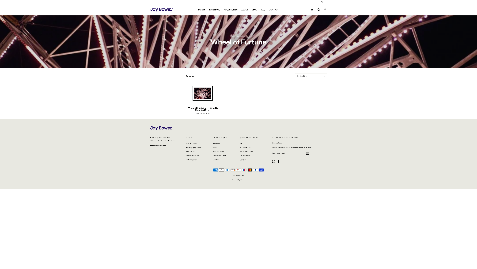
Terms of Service (192, 156)
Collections (241, 36)
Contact (274, 9)
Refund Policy (245, 147)
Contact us (244, 160)
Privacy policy (245, 156)
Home (233, 36)
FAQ (263, 9)
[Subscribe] (307, 153)
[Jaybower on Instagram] (273, 161)
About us (216, 143)
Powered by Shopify (238, 180)
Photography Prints (193, 147)
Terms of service (246, 152)
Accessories (231, 9)
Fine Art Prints (191, 143)
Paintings (214, 9)
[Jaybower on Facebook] (278, 161)
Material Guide (218, 152)
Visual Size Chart (219, 156)
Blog (254, 9)
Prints (201, 9)
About (244, 9)
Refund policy (191, 160)
